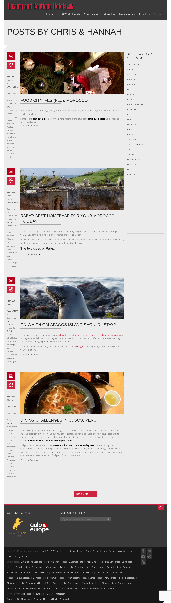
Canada (131, 84)
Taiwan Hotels (109, 583)
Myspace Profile (149, 556)
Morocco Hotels (40, 577)
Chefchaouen (12, 225)
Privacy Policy (13, 556)
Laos (129, 114)
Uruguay (131, 164)
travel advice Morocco (12, 140)
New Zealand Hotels (77, 577)
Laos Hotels (116, 572)
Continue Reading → (30, 125)
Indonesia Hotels (72, 572)
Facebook (29, 593)
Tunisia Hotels (14, 588)
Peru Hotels (110, 577)
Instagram (60, 593)
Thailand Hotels (125, 583)
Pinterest (49, 593)
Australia (131, 74)
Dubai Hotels (66, 567)
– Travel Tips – (134, 64)
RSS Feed (143, 562)
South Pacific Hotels (56, 583)
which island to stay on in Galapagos (12, 358)
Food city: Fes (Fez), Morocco (54, 100)
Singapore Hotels (15, 583)
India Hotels (56, 572)
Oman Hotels (96, 577)
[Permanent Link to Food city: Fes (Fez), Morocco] (72, 73)
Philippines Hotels (126, 577)
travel (9, 137)
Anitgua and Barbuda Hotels (35, 561)
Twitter (39, 593)
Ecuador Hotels (82, 567)
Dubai (130, 89)
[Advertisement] (148, 209)
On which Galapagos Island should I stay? (68, 324)
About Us (144, 14)
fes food (10, 110)
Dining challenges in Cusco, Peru (58, 420)
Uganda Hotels (45, 588)
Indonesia (132, 109)
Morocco (12, 103)
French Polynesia (135, 104)
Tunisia (130, 149)
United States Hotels (89, 588)
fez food (10, 117)
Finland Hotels (114, 567)
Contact (158, 14)
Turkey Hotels (29, 588)
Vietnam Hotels (108, 588)
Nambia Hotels (57, 577)
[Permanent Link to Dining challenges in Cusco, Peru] (72, 393)
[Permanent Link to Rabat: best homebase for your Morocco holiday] (72, 189)
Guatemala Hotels (24, 572)
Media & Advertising (122, 551)
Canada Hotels (22, 567)
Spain (130, 134)
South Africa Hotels (35, 583)
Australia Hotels (77, 561)
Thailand (131, 139)
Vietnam (131, 174)
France (130, 99)
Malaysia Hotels (22, 577)
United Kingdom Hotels (66, 588)
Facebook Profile (143, 551)
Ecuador (12, 328)
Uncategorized (134, 159)
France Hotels (98, 567)
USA (129, 169)
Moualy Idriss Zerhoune (11, 242)
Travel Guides (127, 14)
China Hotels (38, 567)
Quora (143, 556)
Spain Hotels (74, 583)
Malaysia (131, 119)
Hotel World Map (75, 551)
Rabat (9, 249)
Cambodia (132, 79)
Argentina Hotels (59, 561)
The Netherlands (135, 144)
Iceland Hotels (41, 572)
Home (49, 14)
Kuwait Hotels (102, 572)
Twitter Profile (149, 551)
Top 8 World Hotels (68, 14)
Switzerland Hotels (91, 583)
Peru (9, 420)
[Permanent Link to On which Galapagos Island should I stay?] (72, 298)
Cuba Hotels (52, 567)
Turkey (130, 154)
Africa (130, 69)
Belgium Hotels (112, 561)
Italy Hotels (88, 572)
